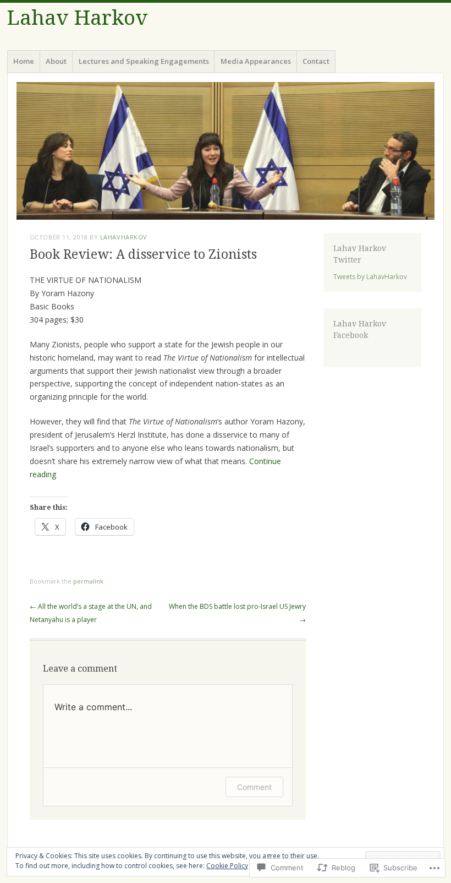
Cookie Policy (227, 865)
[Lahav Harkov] (225, 150)
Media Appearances (256, 61)
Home (23, 61)
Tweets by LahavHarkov (370, 276)
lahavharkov (123, 237)
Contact (315, 61)
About (56, 61)
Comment (254, 787)
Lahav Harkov (77, 18)
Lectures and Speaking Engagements (144, 61)
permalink (88, 581)
